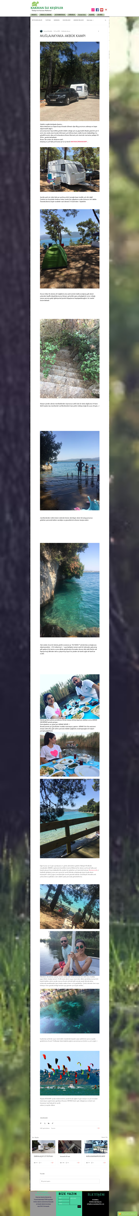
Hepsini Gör (105, 1137)
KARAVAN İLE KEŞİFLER (47, 8)
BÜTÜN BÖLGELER (37, 20)
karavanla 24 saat (65, 1156)
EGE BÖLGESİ (66, 20)
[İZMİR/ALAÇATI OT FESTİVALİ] (43, 1146)
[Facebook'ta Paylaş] (41, 1123)
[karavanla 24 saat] (69, 1146)
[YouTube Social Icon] (101, 9)
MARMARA (57, 20)
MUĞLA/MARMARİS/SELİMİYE (95, 1156)
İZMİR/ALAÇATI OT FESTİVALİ (43, 1156)
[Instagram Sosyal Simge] (93, 9)
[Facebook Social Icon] (97, 9)
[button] (105, 20)
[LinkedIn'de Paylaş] (48, 1123)
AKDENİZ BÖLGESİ (79, 20)
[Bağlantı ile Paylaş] (52, 1123)
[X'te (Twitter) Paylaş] (44, 1123)
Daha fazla (89, 20)
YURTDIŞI (48, 20)
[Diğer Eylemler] (99, 31)
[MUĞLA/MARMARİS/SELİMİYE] (95, 1146)
